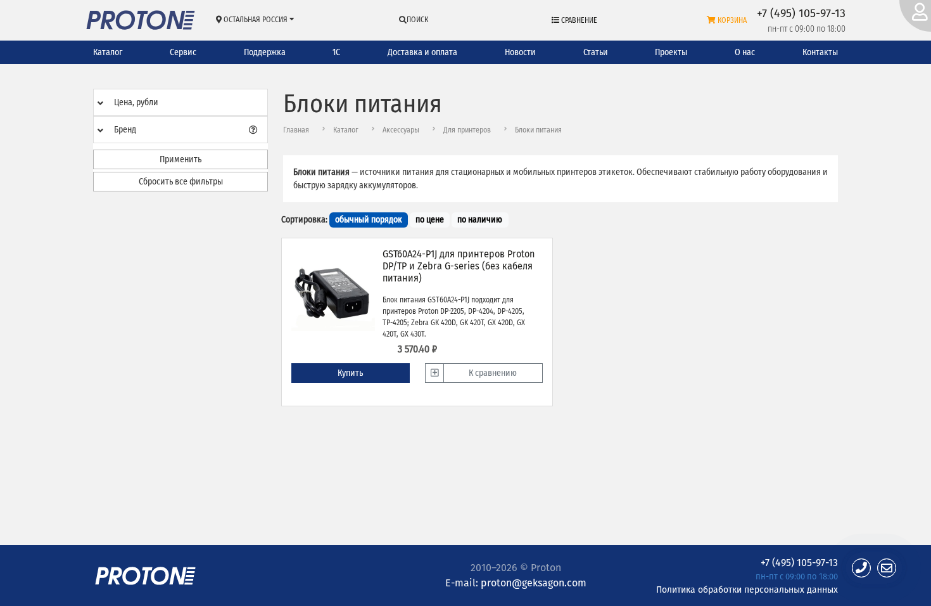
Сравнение (578, 20)
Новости (520, 52)
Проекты (671, 52)
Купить (350, 373)
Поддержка (265, 52)
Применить (180, 159)
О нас (745, 52)
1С (336, 52)
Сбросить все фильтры (181, 181)
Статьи (595, 52)
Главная (296, 130)
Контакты (820, 52)
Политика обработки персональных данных (747, 589)
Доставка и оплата (422, 52)
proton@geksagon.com (533, 583)
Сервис (183, 52)
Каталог (107, 52)
